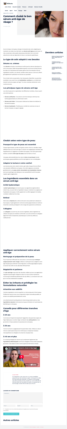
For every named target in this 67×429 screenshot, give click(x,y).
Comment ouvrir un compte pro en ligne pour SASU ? (57, 62)
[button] (47, 13)
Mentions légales (33, 427)
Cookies (37, 427)
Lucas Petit (15, 374)
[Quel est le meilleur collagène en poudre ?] (48, 74)
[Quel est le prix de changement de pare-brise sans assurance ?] (48, 79)
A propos (41, 427)
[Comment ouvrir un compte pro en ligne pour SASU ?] (48, 63)
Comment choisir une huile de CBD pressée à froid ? (57, 68)
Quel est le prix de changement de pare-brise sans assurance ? (57, 79)
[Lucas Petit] (8, 379)
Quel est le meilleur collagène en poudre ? (57, 73)
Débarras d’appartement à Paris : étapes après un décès (58, 57)
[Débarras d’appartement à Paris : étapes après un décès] (48, 58)
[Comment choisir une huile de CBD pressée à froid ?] (48, 68)
